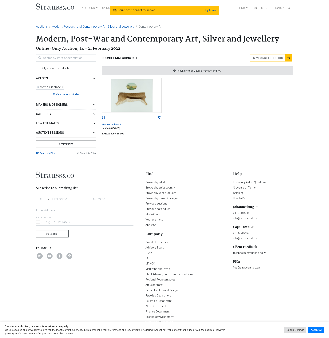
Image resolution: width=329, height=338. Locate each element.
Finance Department (157, 311)
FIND (242, 8)
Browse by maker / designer (162, 198)
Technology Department (159, 316)
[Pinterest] (69, 256)
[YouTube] (50, 256)
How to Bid (239, 198)
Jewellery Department (158, 295)
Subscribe (52, 234)
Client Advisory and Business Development (170, 274)
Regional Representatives (160, 279)
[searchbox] (66, 87)
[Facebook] (59, 256)
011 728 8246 (241, 212)
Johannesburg (243, 207)
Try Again (210, 10)
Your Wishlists (154, 219)
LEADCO (150, 252)
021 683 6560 (241, 232)
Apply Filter (66, 144)
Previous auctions (156, 203)
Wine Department (155, 306)
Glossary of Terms (244, 187)
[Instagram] (40, 256)
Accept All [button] (316, 329)
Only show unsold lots (55, 68)
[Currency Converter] (256, 8)
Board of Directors (156, 242)
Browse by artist (155, 182)
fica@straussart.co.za (246, 267)
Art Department (154, 284)
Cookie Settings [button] (295, 329)
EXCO (148, 258)
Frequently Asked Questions (249, 182)
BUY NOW (107, 8)
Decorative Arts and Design (161, 290)
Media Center (153, 214)
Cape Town (241, 227)
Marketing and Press (157, 268)
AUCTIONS (88, 8)
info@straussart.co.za (246, 218)
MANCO (150, 263)
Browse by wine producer (160, 192)
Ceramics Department (158, 300)
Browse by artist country (160, 187)
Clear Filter (88, 153)
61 (103, 117)
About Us (151, 224)
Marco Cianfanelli (111, 124)
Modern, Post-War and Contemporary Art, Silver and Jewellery (93, 26)
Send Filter (48, 153)
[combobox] (66, 87)
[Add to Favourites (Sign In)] (160, 118)
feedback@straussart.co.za (249, 252)
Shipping (238, 192)
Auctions (42, 26)
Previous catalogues (157, 208)
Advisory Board (154, 247)
